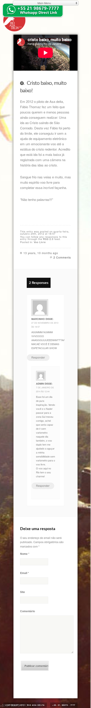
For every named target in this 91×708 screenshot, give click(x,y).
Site (22, 592)
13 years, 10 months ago (40, 253)
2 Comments (62, 257)
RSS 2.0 (48, 239)
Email (24, 573)
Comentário (27, 611)
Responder (38, 357)
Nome (24, 554)
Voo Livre (40, 242)
